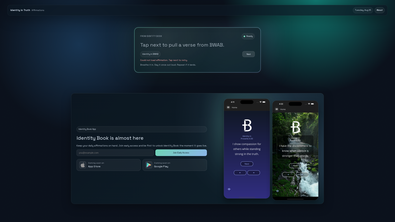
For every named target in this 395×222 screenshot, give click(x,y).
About (380, 10)
